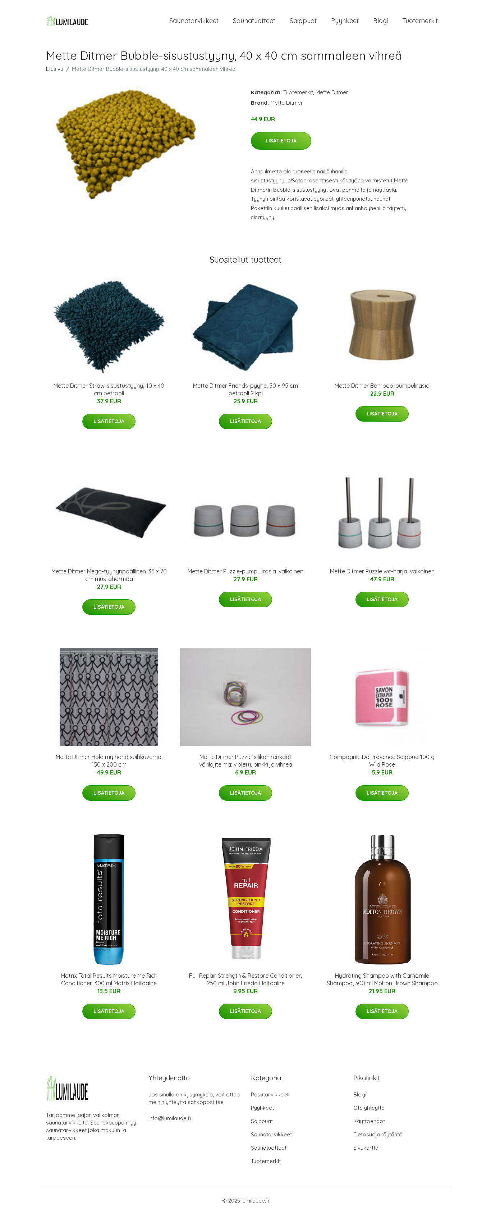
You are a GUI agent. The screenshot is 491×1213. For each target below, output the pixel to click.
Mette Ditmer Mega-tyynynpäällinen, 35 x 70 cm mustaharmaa (109, 575)
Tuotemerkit (420, 21)
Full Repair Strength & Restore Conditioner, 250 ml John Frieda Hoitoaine (245, 979)
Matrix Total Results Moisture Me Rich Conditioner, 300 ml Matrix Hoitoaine (109, 979)
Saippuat (303, 21)
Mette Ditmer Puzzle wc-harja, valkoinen (382, 571)
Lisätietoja (281, 140)
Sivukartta (365, 1147)
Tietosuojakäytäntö (378, 1134)
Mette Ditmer (332, 92)
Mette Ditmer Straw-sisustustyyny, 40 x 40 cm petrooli (109, 389)
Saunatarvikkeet (194, 21)
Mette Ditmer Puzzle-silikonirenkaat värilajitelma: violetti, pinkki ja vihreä (245, 760)
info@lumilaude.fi (169, 1118)
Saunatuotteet (254, 21)
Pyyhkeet (345, 21)
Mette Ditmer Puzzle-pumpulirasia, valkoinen (245, 571)
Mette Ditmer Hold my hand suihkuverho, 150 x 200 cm (109, 760)
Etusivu (54, 68)
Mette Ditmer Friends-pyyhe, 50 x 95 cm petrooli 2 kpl (245, 389)
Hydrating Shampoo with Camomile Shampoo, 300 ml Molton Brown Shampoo (382, 979)
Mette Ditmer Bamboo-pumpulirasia (382, 385)
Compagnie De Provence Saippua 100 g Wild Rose (382, 760)
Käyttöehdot (369, 1121)
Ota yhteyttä (369, 1107)
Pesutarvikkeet (270, 1094)
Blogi (380, 21)
